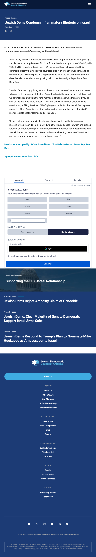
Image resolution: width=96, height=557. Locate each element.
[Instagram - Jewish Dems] (44, 524)
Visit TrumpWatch (48, 425)
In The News (48, 474)
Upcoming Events (48, 492)
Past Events (48, 496)
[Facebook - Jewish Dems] (29, 524)
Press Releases (48, 478)
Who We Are (48, 394)
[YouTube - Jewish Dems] (52, 524)
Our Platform (48, 399)
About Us (48, 390)
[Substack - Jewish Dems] (59, 524)
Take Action (48, 421)
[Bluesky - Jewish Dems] (67, 524)
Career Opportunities (48, 407)
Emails (48, 470)
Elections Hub (48, 452)
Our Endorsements (48, 447)
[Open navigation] (89, 4)
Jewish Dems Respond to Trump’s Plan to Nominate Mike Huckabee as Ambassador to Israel (47, 338)
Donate (48, 434)
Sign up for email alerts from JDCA (21, 156)
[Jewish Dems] (48, 362)
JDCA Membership (48, 403)
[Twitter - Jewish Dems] (36, 524)
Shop (48, 429)
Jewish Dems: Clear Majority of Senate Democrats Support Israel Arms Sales (42, 318)
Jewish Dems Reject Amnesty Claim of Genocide (41, 301)
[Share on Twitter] (11, 31)
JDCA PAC (48, 456)
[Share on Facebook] (6, 31)
